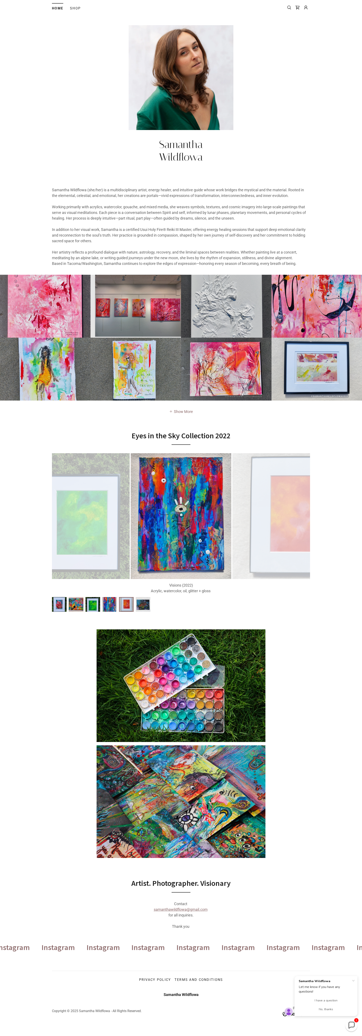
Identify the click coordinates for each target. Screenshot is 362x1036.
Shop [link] (75, 8)
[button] (306, 7)
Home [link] (57, 8)
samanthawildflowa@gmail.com (181, 915)
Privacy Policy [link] (155, 985)
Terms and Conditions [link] (199, 985)
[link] (297, 7)
